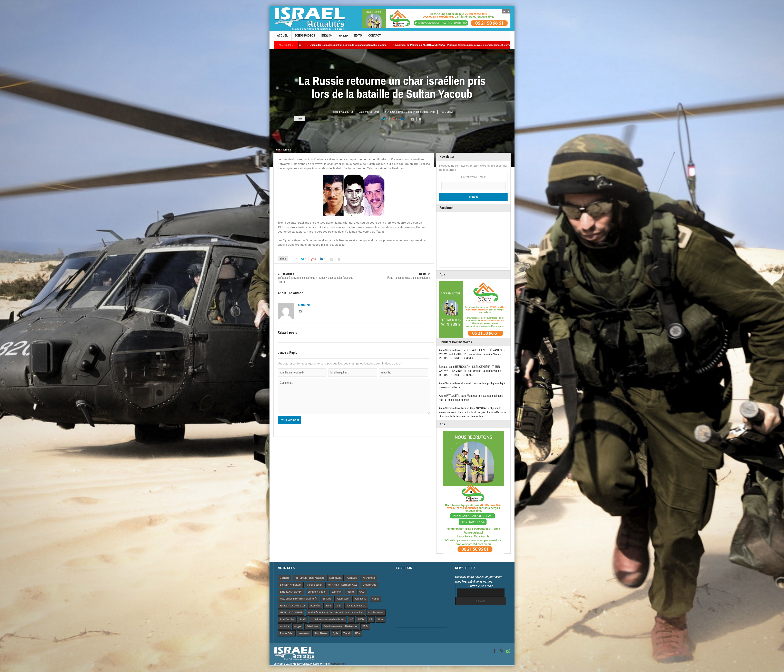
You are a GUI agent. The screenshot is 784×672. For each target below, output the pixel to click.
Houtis (328, 605)
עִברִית (343, 35)
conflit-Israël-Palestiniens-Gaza (342, 584)
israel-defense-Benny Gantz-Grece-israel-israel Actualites (335, 612)
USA (357, 633)
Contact (374, 35)
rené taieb (304, 633)
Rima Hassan (320, 633)
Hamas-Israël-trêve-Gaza (292, 605)
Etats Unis (336, 591)
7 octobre (284, 578)
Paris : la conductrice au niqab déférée (408, 276)
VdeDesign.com (338, 663)
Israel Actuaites (287, 619)
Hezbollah (315, 605)
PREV (365, 626)
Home (277, 149)
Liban (408, 111)
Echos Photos (305, 35)
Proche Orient (420, 111)
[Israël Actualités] (309, 18)
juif (351, 619)
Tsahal (346, 633)
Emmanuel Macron (317, 591)
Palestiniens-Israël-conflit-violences (340, 626)
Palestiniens (312, 626)
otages (297, 626)
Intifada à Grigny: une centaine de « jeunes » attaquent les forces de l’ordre (315, 278)
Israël (401, 111)
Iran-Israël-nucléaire (356, 605)
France (350, 591)
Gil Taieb (327, 598)
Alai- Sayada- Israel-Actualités (309, 578)
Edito (358, 35)
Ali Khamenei (369, 578)
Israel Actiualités (376, 612)
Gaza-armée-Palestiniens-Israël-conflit (298, 598)
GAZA (362, 591)
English (327, 35)
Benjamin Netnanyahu (291, 584)
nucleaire (284, 626)
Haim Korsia (360, 598)
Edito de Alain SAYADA (291, 591)
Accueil (282, 35)
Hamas (375, 598)
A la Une (392, 111)
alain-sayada (335, 578)
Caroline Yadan (314, 584)
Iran (339, 605)
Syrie (432, 111)
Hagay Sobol (342, 598)
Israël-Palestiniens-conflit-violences (327, 619)
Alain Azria (352, 578)
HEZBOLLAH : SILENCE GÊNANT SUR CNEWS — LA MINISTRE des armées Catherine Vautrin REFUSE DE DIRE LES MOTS (472, 354)
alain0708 (348, 111)
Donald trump (369, 584)
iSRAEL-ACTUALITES (291, 612)
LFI (371, 619)
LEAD (361, 619)
